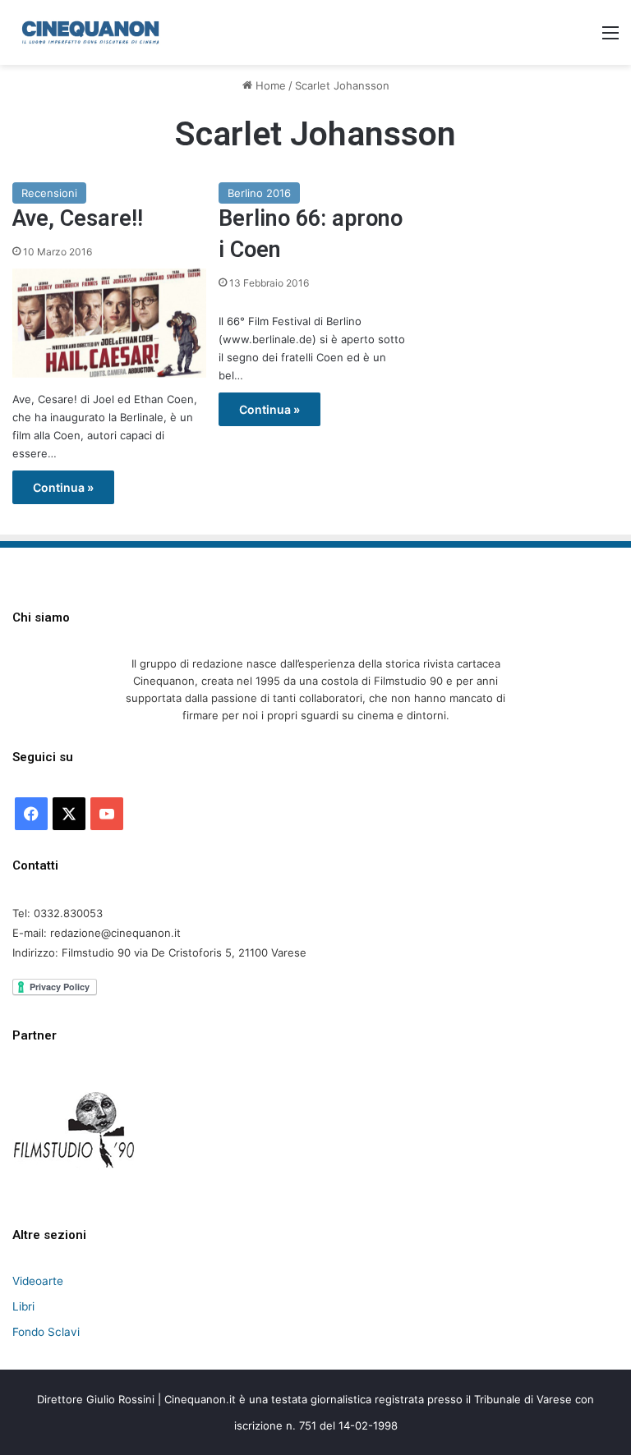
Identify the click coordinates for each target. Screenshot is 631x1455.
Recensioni (49, 193)
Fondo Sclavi (46, 1331)
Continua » (63, 487)
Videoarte (37, 1280)
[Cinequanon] (90, 32)
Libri (23, 1306)
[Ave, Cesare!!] (109, 323)
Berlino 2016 (259, 193)
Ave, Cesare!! (77, 218)
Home (269, 85)
